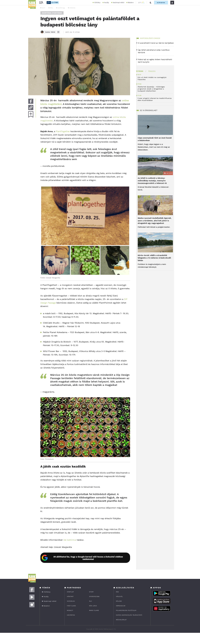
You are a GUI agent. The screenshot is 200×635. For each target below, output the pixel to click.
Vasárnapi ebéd (118, 2)
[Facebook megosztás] (30, 101)
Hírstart (70, 596)
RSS (117, 592)
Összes (151, 71)
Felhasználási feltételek (126, 610)
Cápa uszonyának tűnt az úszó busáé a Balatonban (155, 139)
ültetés (72, 8)
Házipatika (71, 615)
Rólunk (119, 601)
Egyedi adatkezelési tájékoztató (129, 615)
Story (91, 592)
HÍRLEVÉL (119, 596)
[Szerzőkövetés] (58, 32)
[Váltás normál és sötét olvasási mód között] (150, 2)
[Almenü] (41, 2)
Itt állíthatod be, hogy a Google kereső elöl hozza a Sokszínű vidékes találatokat (88, 557)
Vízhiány (97, 2)
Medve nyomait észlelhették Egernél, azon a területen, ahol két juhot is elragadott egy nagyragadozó (154, 220)
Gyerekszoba (94, 596)
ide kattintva (69, 540)
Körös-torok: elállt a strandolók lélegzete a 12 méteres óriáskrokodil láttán (154, 257)
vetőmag (61, 8)
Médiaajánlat (121, 620)
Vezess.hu (71, 601)
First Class (71, 606)
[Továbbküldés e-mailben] (30, 107)
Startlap (70, 592)
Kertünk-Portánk (52, 13)
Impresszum (120, 606)
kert (43, 8)
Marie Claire (94, 610)
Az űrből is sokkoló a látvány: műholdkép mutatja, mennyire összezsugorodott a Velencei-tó (152, 180)
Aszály (106, 2)
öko (51, 8)
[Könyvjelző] (30, 114)
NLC (90, 601)
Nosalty (70, 610)
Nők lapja (93, 606)
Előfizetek (161, 2)
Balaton (131, 2)
